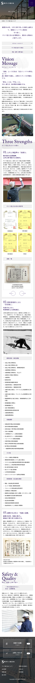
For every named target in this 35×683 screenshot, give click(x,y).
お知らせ (21, 669)
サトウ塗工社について (7, 666)
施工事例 (4, 675)
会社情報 (4, 669)
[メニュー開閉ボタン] (31, 3)
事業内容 (4, 672)
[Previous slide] (13, 293)
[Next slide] (22, 293)
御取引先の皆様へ (23, 666)
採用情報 (21, 672)
